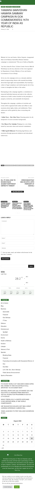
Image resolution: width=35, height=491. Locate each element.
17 (3, 438)
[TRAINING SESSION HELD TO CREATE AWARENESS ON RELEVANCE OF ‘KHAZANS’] (6, 198)
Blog (2, 306)
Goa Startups (6, 317)
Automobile (6, 312)
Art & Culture (4, 303)
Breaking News (7, 355)
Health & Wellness (6, 341)
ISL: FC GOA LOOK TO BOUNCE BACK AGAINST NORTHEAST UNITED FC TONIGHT (8, 183)
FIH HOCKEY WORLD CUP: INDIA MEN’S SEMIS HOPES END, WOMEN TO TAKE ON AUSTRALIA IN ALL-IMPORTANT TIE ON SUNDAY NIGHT (17, 386)
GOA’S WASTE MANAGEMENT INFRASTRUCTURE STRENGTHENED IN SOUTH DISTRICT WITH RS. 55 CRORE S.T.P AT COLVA (28, 206)
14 (22, 435)
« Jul (2, 448)
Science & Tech (5, 349)
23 (31, 438)
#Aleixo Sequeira (10, 165)
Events (3, 6)
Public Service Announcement (11, 372)
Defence (3, 323)
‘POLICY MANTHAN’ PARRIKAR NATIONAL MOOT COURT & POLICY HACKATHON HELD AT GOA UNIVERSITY (17, 205)
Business (26, 201)
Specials (3, 352)
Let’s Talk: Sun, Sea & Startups (11, 369)
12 (13, 435)
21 (22, 438)
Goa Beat (5, 367)
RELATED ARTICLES (17, 191)
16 (31, 435)
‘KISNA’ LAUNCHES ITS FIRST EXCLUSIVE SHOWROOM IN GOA (17, 412)
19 (13, 438)
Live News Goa (16, 6)
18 (8, 438)
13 (18, 435)
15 (27, 435)
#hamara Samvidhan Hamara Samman (24, 165)
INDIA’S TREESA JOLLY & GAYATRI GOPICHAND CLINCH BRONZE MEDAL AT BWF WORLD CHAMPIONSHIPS (15, 401)
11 (8, 435)
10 (3, 435)
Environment (4, 201)
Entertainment (5, 329)
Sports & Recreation (6, 375)
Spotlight (5, 332)
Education (15, 201)
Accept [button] (16, 487)
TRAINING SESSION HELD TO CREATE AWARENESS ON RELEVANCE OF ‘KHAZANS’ (5, 205)
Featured (5, 314)
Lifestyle (9, 6)
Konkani (3, 343)
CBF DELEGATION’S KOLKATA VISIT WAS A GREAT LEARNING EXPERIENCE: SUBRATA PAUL (16, 407)
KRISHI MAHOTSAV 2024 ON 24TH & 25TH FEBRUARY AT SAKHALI (27, 183)
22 (27, 438)
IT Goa (5, 320)
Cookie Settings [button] (8, 487)
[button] (32, 2)
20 (18, 438)
